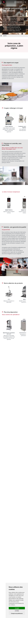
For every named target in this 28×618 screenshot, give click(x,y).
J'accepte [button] (17, 608)
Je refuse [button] (17, 610)
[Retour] (23, 2)
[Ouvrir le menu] (25, 2)
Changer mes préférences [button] (17, 613)
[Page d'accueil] (3, 2)
